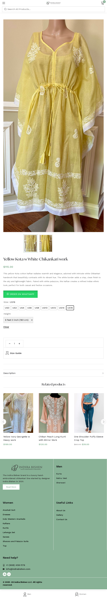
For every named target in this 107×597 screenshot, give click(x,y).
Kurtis (5, 528)
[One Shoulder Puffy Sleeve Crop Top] (89, 413)
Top (5, 546)
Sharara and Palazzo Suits (15, 541)
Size (6, 302)
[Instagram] (9, 574)
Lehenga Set (9, 532)
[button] (20, 294)
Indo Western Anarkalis (14, 519)
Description (9, 373)
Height (7, 313)
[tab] (53, 373)
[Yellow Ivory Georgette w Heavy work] (18, 413)
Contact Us (61, 519)
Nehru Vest (61, 478)
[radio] (7, 308)
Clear (6, 327)
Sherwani (60, 483)
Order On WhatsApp (22, 294)
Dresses (6, 514)
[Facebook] (4, 574)
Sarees (6, 537)
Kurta (59, 474)
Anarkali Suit (9, 510)
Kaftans (6, 523)
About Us (60, 510)
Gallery (59, 515)
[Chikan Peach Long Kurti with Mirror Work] (54, 413)
